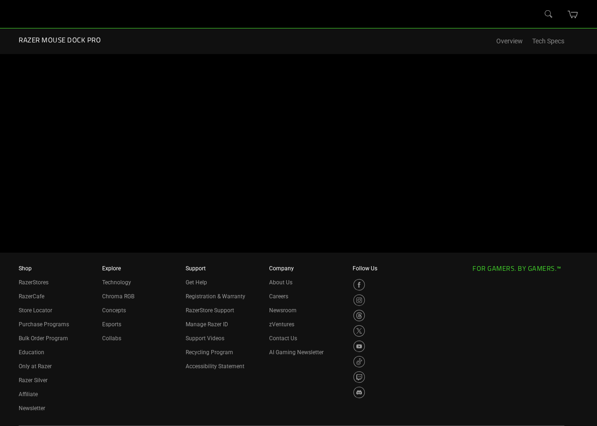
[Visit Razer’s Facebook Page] (359, 284)
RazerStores (34, 282)
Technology (116, 282)
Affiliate (28, 394)
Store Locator (35, 310)
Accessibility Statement (215, 366)
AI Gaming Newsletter (296, 352)
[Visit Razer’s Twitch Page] (359, 377)
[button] (573, 14)
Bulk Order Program (43, 338)
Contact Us (283, 338)
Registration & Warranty (215, 296)
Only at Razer (35, 366)
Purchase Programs (44, 324)
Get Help (196, 282)
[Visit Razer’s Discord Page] (359, 392)
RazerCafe (31, 296)
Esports (111, 324)
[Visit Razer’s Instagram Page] (359, 300)
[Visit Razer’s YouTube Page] (359, 346)
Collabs (111, 338)
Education (31, 352)
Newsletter (32, 408)
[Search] (549, 14)
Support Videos (205, 338)
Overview (509, 41)
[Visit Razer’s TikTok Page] (359, 361)
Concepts (114, 310)
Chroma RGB (118, 296)
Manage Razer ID (207, 324)
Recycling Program (209, 352)
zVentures (281, 324)
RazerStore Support (210, 310)
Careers (278, 296)
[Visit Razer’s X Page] (359, 330)
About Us (280, 282)
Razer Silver (33, 380)
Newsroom (283, 310)
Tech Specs (548, 41)
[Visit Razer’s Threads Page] (359, 315)
